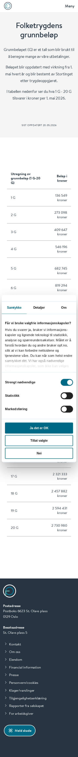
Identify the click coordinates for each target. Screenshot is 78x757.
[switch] (67, 395)
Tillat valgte (39, 441)
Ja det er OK (39, 428)
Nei (39, 453)
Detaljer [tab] (39, 307)
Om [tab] (64, 307)
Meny (70, 5)
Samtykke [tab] (14, 307)
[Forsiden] (8, 6)
